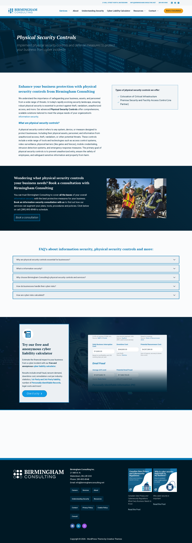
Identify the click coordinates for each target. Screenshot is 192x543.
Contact (152, 11)
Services (63, 11)
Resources (138, 11)
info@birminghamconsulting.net (143, 2)
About (75, 11)
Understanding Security (93, 11)
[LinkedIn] (172, 3)
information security (28, 116)
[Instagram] (178, 3)
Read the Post (134, 509)
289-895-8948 (163, 2)
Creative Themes (114, 539)
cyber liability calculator (44, 366)
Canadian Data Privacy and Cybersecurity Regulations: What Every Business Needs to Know (139, 500)
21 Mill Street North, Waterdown (114, 2)
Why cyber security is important (161, 497)
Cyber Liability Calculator (118, 11)
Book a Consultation (173, 11)
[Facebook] (175, 3)
